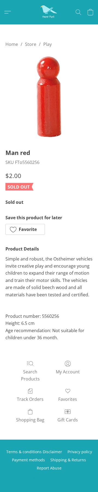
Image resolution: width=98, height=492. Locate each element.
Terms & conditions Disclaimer (34, 451)
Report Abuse (49, 468)
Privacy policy (80, 451)
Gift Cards (67, 420)
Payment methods (28, 459)
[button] (49, 12)
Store (30, 44)
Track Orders (30, 399)
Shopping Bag (30, 420)
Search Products (30, 375)
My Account (68, 372)
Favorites (67, 399)
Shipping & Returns (68, 459)
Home (11, 44)
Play (47, 44)
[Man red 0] (49, 96)
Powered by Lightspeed (49, 477)
